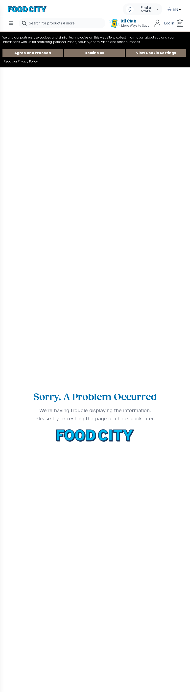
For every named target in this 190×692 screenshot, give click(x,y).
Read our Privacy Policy (21, 61)
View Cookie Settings (156, 52)
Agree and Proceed (32, 52)
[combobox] (62, 23)
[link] (27, 9)
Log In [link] (169, 23)
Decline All (94, 52)
